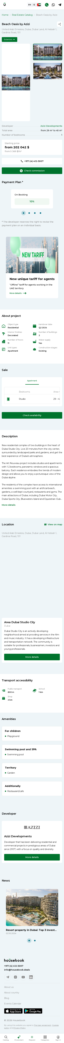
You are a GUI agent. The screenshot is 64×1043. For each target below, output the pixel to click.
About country (11, 992)
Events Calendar (12, 1003)
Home (5, 15)
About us (9, 987)
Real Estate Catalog (22, 15)
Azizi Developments (51, 126)
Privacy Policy (19, 1028)
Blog (6, 998)
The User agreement (42, 1025)
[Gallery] (16, 82)
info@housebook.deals (17, 969)
